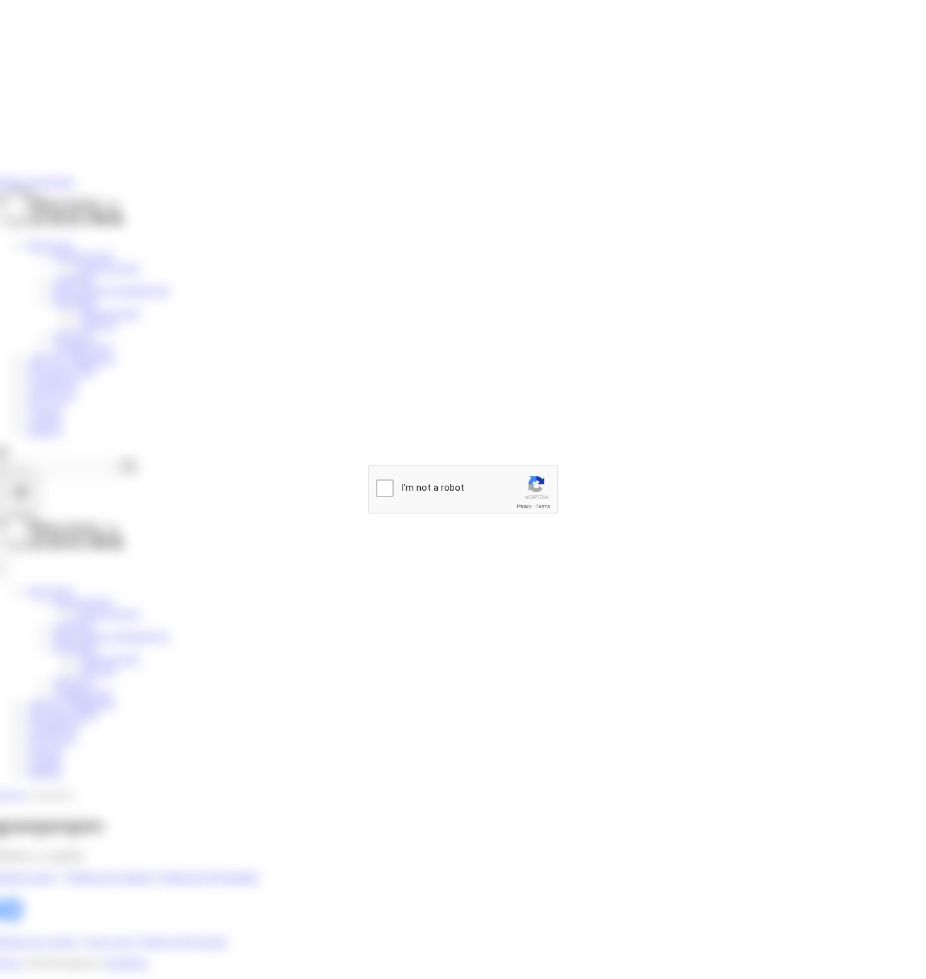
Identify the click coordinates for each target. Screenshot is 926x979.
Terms (543, 506)
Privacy (524, 506)
